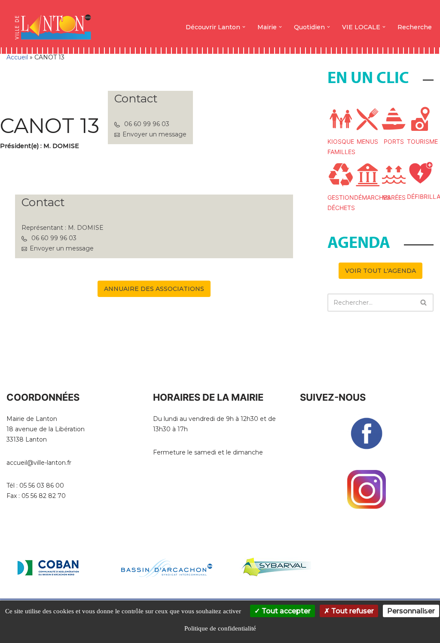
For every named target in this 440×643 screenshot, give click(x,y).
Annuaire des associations (154, 289)
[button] (243, 26)
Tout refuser (352, 611)
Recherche (414, 27)
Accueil (17, 57)
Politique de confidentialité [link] (220, 628)
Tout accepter (285, 611)
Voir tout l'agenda (380, 271)
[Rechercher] (424, 303)
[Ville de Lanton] (57, 27)
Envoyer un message (154, 134)
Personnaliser (411, 611)
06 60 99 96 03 (146, 124)
